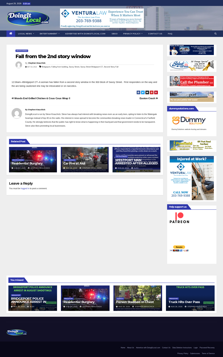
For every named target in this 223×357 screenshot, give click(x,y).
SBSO (114, 34)
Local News (25, 34)
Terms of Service (208, 353)
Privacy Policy (132, 34)
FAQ (170, 34)
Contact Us (155, 34)
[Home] (10, 33)
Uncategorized (21, 50)
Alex (136, 168)
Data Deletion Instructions (182, 348)
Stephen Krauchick (36, 63)
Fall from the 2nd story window (52, 56)
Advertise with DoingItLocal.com (85, 34)
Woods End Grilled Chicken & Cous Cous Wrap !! (42, 98)
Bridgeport (46, 67)
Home (123, 348)
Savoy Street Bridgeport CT (91, 67)
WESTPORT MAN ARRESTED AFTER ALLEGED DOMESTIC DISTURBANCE (136, 163)
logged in (25, 188)
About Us (130, 348)
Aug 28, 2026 (19, 307)
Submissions (195, 353)
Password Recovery (207, 348)
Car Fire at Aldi (74, 163)
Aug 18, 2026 (71, 168)
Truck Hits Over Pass (184, 302)
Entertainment (49, 34)
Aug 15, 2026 (123, 168)
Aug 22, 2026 (20, 168)
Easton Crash (148, 98)
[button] (215, 34)
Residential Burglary (27, 163)
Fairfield (120, 298)
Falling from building (59, 67)
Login (196, 348)
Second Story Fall (111, 67)
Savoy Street (74, 67)
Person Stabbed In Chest (135, 302)
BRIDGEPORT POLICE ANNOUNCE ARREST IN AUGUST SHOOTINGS (28, 302)
